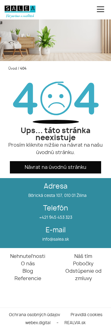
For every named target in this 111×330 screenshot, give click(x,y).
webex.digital (38, 323)
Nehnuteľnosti (27, 256)
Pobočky (83, 263)
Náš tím (83, 256)
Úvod (12, 68)
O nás (28, 263)
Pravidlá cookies (86, 315)
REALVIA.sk (75, 323)
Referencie (27, 278)
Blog (28, 271)
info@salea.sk (55, 240)
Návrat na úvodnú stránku (55, 167)
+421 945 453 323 (55, 218)
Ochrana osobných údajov (34, 315)
